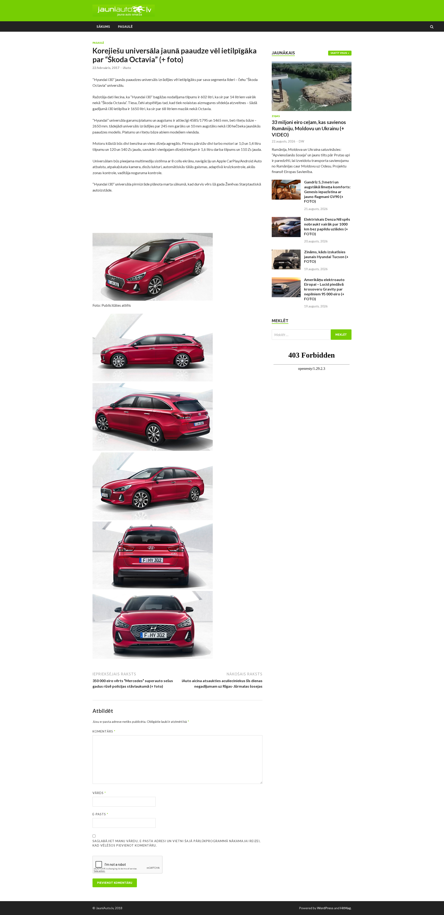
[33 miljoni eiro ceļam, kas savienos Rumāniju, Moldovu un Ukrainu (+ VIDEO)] (312, 64)
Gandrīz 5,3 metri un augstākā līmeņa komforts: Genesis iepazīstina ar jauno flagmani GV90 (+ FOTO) (327, 191)
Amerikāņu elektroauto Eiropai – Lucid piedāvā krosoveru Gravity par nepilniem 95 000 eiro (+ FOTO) (324, 289)
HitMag (345, 908)
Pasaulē (125, 26)
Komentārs (103, 731)
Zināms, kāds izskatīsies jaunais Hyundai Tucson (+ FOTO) (326, 257)
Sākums (103, 26)
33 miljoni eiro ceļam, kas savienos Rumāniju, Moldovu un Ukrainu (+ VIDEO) (309, 128)
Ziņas (276, 116)
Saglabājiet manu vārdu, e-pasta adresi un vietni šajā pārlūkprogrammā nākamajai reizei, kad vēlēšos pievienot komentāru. (176, 843)
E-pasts (100, 814)
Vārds (99, 793)
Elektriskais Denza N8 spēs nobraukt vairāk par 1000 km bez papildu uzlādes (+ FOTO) (327, 226)
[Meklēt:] (312, 334)
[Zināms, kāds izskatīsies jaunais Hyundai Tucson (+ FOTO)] (286, 252)
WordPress (325, 908)
